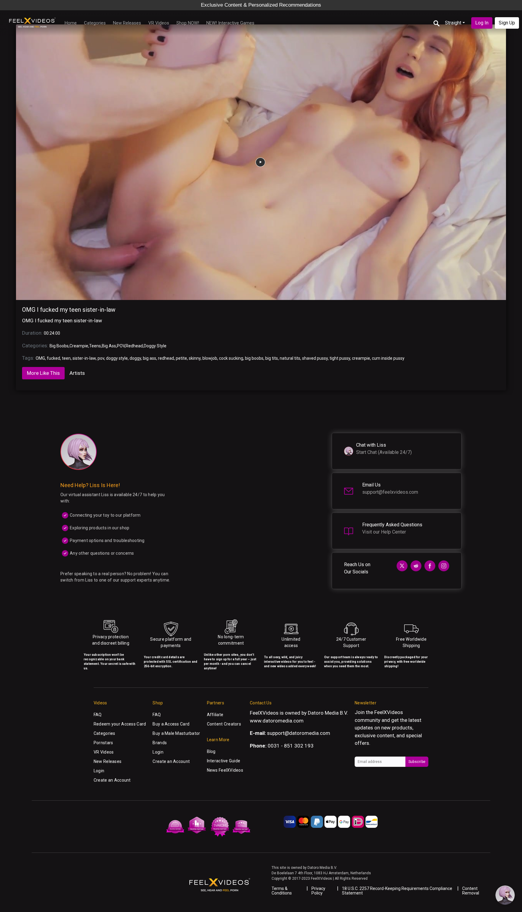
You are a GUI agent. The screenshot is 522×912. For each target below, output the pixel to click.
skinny (195, 358)
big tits (271, 358)
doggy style (117, 358)
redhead (166, 358)
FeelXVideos (388, 712)
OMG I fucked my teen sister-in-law (68, 309)
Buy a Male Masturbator (176, 733)
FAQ (98, 714)
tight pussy (340, 358)
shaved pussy (315, 358)
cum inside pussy (388, 358)
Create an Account (112, 780)
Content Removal (470, 890)
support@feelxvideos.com (390, 492)
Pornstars (103, 742)
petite (181, 358)
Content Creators (224, 724)
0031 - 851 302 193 (291, 746)
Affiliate (215, 714)
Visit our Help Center (384, 532)
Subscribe (416, 762)
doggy (135, 358)
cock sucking (231, 358)
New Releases (127, 23)
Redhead (134, 345)
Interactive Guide (223, 760)
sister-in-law (84, 358)
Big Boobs (59, 345)
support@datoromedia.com (298, 733)
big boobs (254, 358)
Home (71, 23)
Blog (211, 751)
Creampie (78, 345)
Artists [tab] (77, 373)
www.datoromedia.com (277, 721)
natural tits (290, 358)
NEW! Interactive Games (230, 23)
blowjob (209, 358)
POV (121, 345)
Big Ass (109, 345)
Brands (160, 742)
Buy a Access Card (171, 724)
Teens (95, 345)
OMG (40, 358)
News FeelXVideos (225, 770)
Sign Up (507, 23)
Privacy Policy (318, 890)
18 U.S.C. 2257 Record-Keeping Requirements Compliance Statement (397, 890)
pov (101, 358)
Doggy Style (155, 345)
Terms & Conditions (282, 890)
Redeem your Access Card (120, 724)
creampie (361, 358)
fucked (53, 358)
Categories (95, 23)
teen (66, 358)
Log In (481, 23)
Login (99, 770)
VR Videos (158, 23)
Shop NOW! (187, 23)
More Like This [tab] (43, 373)
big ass (149, 358)
